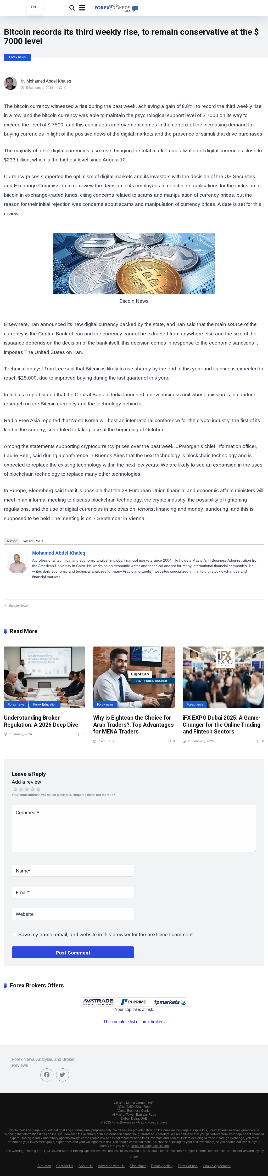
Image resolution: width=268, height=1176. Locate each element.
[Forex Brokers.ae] (115, 7)
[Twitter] (62, 1074)
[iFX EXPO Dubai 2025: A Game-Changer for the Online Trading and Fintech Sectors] (223, 677)
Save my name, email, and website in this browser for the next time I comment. (106, 934)
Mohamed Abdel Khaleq (48, 81)
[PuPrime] (134, 1002)
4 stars (32, 789)
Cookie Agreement (217, 1166)
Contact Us (64, 1166)
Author (11, 541)
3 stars (27, 789)
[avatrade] (98, 1002)
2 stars (21, 789)
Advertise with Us (111, 1166)
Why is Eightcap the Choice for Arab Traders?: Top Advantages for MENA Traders (133, 724)
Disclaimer (138, 1166)
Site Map (44, 1166)
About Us (86, 1166)
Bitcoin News (18, 606)
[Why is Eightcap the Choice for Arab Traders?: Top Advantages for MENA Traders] (134, 677)
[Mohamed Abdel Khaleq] (17, 572)
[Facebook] (46, 1074)
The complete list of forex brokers (134, 1022)
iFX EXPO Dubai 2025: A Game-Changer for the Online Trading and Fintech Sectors (222, 724)
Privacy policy (161, 1166)
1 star (15, 789)
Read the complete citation (150, 1146)
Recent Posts (33, 541)
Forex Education (45, 704)
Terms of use (188, 1166)
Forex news (17, 57)
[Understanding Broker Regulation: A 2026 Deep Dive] (44, 677)
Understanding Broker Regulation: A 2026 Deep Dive (41, 721)
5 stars (38, 789)
